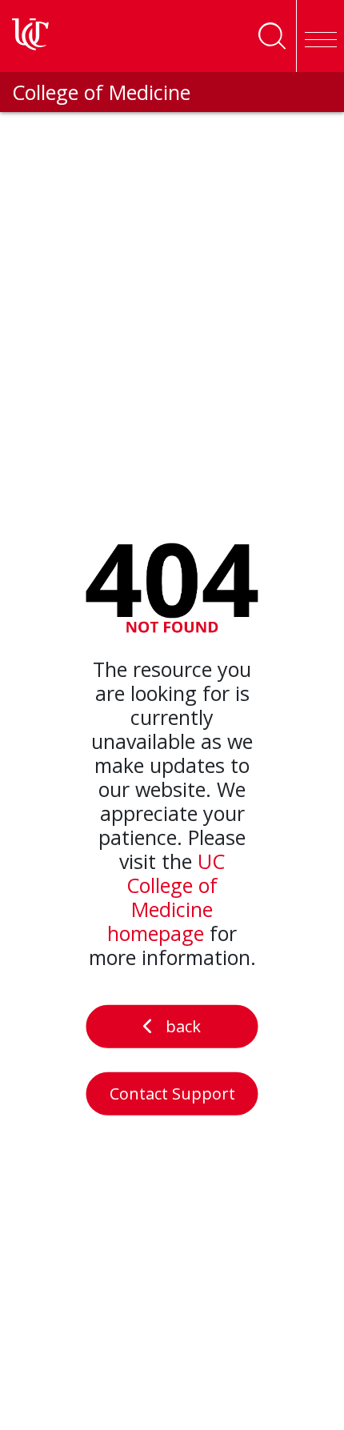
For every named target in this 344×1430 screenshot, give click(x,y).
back (183, 1026)
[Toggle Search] (272, 36)
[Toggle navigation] (320, 36)
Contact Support (172, 1093)
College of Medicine (101, 92)
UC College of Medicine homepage (166, 897)
